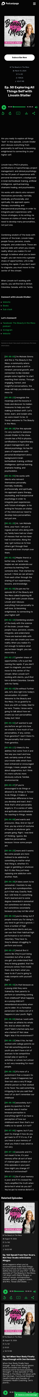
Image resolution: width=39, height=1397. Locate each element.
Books (6, 305)
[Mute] (36, 107)
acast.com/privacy (23, 343)
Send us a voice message (27, 1395)
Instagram (7, 330)
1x (18, 113)
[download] (26, 113)
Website (6, 302)
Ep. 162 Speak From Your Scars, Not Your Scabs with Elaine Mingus (19, 1258)
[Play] (4, 107)
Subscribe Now (19, 57)
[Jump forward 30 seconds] (10, 113)
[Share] (33, 113)
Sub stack (7, 309)
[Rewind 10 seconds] (3, 113)
